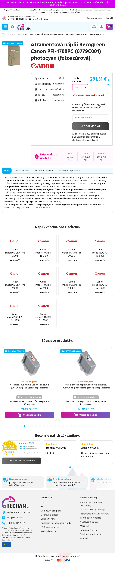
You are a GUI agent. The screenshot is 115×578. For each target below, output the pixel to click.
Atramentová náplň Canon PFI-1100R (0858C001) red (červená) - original (29, 386)
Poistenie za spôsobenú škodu (56, 523)
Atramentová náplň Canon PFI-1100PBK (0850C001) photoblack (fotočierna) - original (86, 386)
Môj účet (84, 526)
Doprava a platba (94, 18)
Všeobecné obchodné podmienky (91, 504)
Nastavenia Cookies (90, 522)
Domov (3, 34)
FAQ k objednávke (50, 527)
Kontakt (109, 18)
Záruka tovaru (48, 518)
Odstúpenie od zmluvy (91, 534)
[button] (5, 27)
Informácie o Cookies (90, 517)
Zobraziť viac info (41, 207)
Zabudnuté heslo (88, 530)
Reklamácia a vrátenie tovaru (94, 513)
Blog (43, 506)
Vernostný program (51, 510)
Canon (19, 34)
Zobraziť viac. (75, 12)
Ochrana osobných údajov (93, 509)
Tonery (10, 34)
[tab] (17, 426)
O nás (44, 502)
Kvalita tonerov (48, 531)
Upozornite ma (90, 126)
